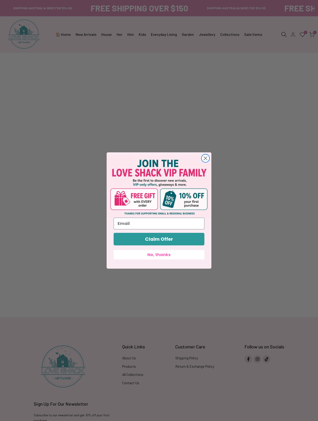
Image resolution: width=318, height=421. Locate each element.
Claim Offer (159, 239)
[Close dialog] (205, 158)
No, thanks (159, 254)
